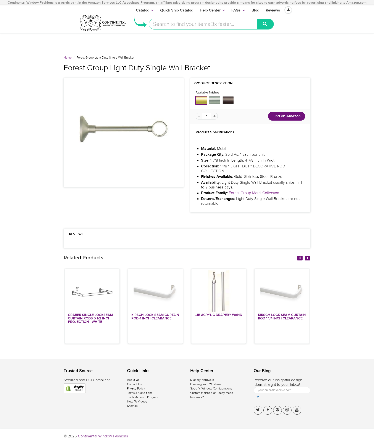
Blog (255, 10)
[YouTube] (297, 410)
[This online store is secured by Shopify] (75, 388)
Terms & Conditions (139, 393)
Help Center (210, 10)
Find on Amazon (286, 116)
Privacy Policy (136, 388)
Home (68, 57)
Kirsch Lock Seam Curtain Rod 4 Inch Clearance (155, 316)
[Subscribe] (258, 396)
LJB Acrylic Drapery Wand (218, 315)
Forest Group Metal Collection (254, 193)
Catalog (142, 10)
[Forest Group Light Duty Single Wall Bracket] (123, 132)
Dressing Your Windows (205, 384)
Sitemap (132, 406)
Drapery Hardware (202, 380)
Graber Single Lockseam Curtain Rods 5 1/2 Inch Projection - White (90, 318)
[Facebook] (267, 410)
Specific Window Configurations (211, 388)
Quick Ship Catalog (176, 10)
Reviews (273, 10)
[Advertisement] (187, 42)
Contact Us (134, 384)
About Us (133, 380)
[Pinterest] (277, 410)
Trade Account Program (142, 397)
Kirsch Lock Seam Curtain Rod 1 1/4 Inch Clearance (282, 316)
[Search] (265, 24)
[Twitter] (258, 410)
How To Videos (137, 401)
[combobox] (203, 24)
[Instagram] (287, 410)
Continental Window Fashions (103, 436)
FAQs (236, 10)
